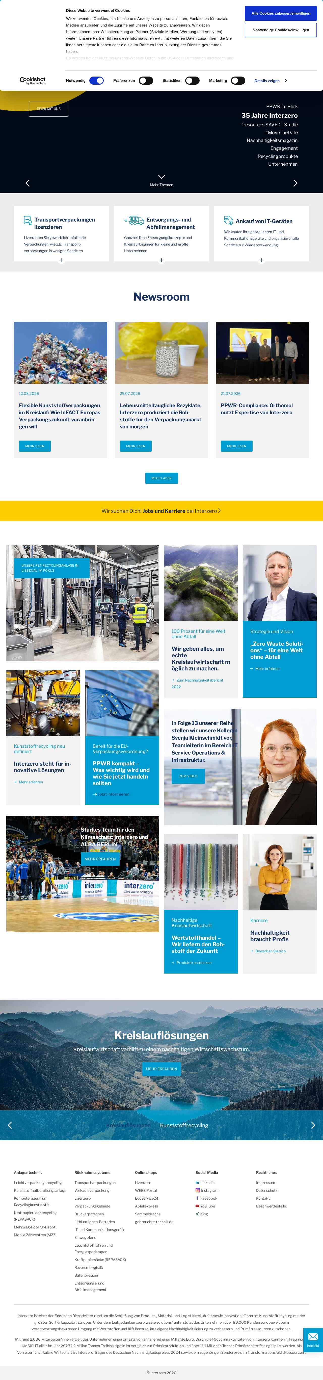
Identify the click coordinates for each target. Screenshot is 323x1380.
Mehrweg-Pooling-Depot (35, 1227)
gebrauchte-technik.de (154, 1222)
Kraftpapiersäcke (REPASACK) (100, 1259)
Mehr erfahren (30, 782)
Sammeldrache (147, 1214)
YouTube (207, 1206)
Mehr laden (162, 478)
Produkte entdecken (193, 962)
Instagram (210, 1190)
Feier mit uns (49, 109)
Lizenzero (82, 1198)
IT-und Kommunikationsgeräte (99, 1229)
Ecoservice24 (146, 1198)
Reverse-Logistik (88, 1267)
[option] (161, 96)
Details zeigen (267, 81)
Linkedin (207, 1182)
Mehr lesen (34, 446)
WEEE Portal (146, 1190)
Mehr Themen (161, 185)
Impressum (265, 1182)
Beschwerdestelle (271, 1206)
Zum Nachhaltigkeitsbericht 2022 (197, 683)
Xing (204, 1214)
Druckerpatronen (89, 1214)
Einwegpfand (85, 1237)
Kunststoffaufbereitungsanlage (40, 1190)
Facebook (208, 1198)
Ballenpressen (86, 1275)
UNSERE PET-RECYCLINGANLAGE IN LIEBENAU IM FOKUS (49, 568)
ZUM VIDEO (188, 776)
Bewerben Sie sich (270, 951)
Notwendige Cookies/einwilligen (281, 30)
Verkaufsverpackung (92, 1190)
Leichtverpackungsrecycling (38, 1182)
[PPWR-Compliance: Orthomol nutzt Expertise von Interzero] (262, 352)
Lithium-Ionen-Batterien (94, 1222)
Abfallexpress (146, 1206)
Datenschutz (266, 1190)
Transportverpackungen (95, 1182)
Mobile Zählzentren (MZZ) (35, 1235)
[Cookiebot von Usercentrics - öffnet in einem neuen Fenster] (33, 81)
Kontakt (313, 1346)
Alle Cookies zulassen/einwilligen (281, 13)
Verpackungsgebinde (92, 1206)
